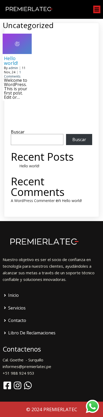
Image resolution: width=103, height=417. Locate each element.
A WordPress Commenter (33, 200)
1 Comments (12, 74)
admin (13, 68)
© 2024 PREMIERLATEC (51, 409)
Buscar (18, 132)
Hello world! (29, 165)
